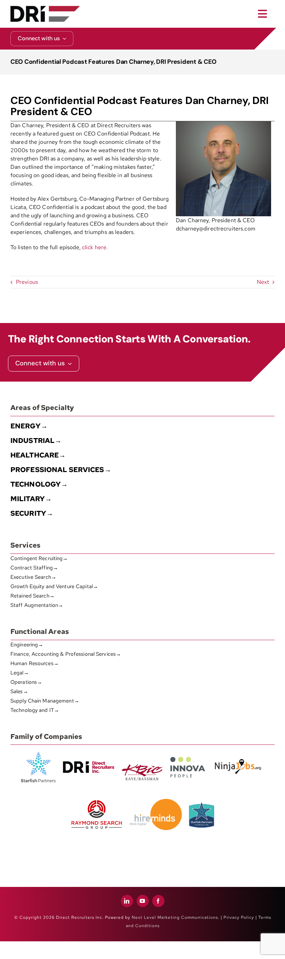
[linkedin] (127, 901)
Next (263, 282)
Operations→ (26, 682)
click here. (95, 247)
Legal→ (19, 672)
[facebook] (158, 901)
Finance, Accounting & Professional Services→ (65, 654)
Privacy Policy (238, 917)
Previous (27, 282)
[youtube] (143, 901)
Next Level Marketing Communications (175, 917)
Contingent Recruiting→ (39, 558)
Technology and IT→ (34, 710)
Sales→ (19, 691)
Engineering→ (26, 644)
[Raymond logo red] (97, 798)
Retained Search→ (32, 595)
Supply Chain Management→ (44, 700)
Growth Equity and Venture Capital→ (54, 586)
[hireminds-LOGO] (156, 801)
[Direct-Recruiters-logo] (45, 8)
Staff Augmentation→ (36, 605)
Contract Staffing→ (34, 567)
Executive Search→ (33, 577)
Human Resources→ (34, 663)
